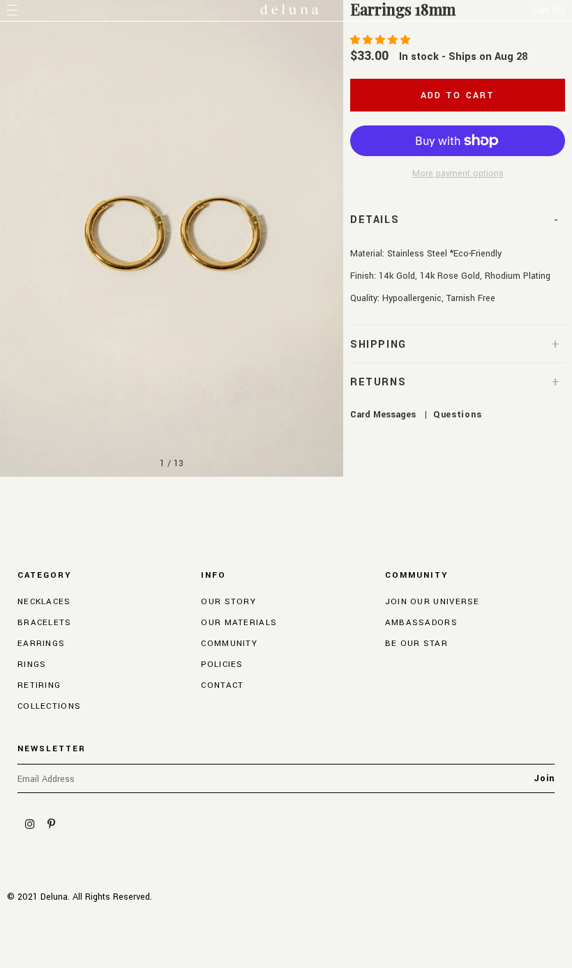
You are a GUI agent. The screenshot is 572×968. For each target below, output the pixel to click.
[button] (381, 40)
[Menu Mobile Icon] (14, 10)
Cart (549, 10)
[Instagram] (30, 823)
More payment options (458, 173)
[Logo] (289, 11)
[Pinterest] (50, 823)
